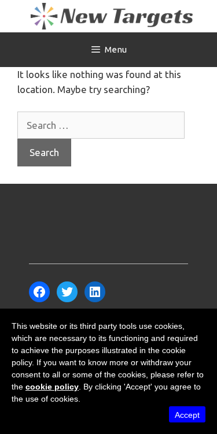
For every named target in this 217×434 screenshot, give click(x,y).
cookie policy (52, 386)
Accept (187, 415)
